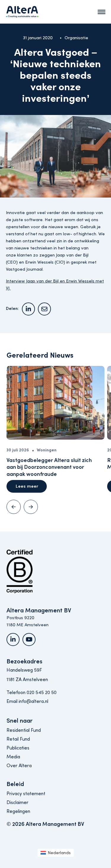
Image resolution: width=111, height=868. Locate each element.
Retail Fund (18, 739)
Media (13, 757)
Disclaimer (17, 802)
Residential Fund (24, 730)
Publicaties (18, 748)
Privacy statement (26, 793)
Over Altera (19, 765)
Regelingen (18, 811)
